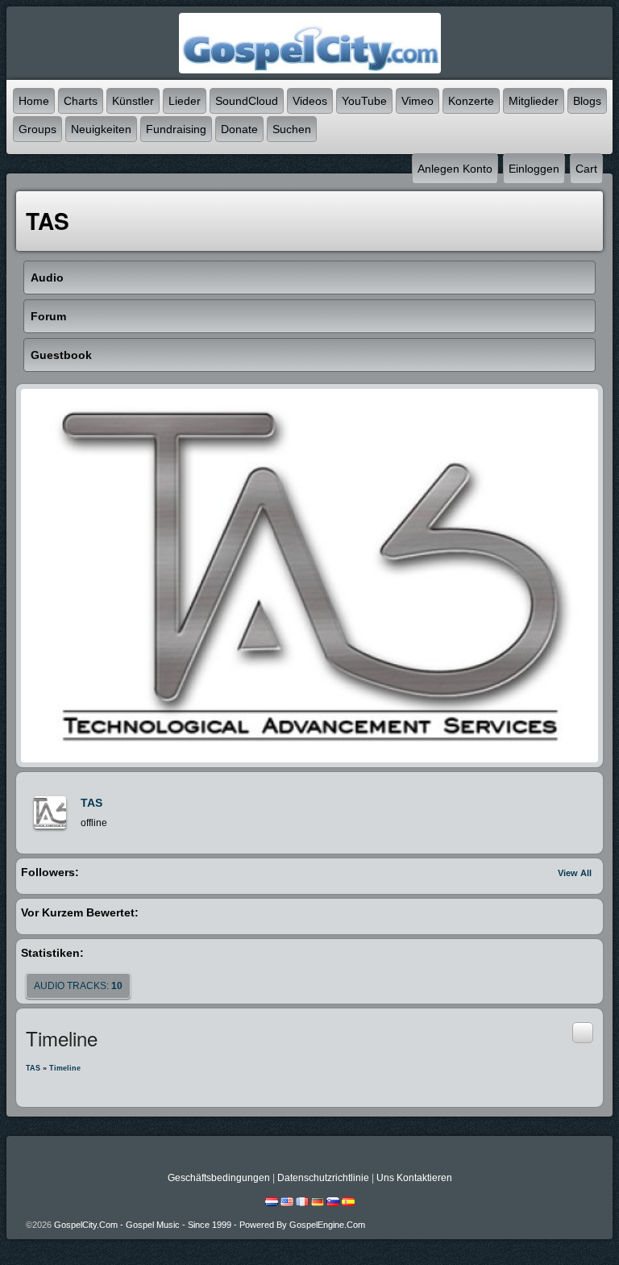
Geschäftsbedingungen (219, 1178)
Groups (37, 129)
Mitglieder (534, 100)
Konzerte (471, 100)
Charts (81, 100)
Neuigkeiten (101, 129)
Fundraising (176, 129)
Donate (239, 129)
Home (34, 100)
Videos (310, 100)
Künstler (133, 100)
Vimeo (417, 100)
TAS (91, 802)
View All (575, 873)
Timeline (65, 1068)
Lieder (184, 100)
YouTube (364, 100)
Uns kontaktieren (414, 1178)
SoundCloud (246, 100)
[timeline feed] (582, 1031)
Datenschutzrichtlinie (323, 1178)
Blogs (587, 100)
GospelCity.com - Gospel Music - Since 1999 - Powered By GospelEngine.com (209, 1225)
